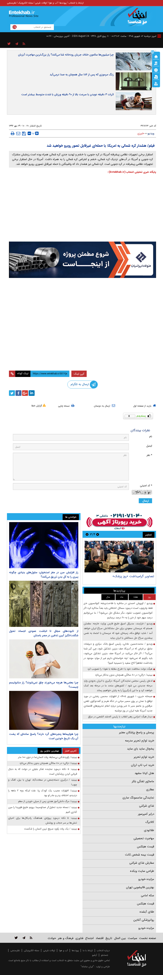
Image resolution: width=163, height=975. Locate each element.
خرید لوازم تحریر (144, 757)
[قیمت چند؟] (156, 63)
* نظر (149, 455)
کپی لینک (79, 374)
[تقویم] (156, 77)
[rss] (24, 44)
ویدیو (150, 133)
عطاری (150, 789)
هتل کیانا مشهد (144, 773)
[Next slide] (87, 534)
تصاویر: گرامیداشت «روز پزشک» (133, 576)
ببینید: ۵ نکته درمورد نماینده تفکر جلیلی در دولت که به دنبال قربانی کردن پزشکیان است (42, 771)
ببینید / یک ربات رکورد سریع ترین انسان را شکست (50, 829)
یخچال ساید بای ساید (140, 748)
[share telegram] (16, 44)
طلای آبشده (147, 911)
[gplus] (25, 393)
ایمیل (149, 446)
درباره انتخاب (103, 950)
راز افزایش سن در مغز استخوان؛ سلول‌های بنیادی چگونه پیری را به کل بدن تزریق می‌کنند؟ (43, 574)
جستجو (104, 955)
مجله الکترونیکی (31, 950)
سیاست (132, 938)
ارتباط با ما (88, 950)
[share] (9, 44)
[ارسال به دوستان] (18, 133)
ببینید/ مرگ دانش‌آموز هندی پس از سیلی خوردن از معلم (47, 801)
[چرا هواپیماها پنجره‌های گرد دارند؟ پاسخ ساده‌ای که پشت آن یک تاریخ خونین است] (43, 710)
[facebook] (18, 393)
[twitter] (12, 393)
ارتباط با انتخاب (76, 3)
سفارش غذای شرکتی (141, 862)
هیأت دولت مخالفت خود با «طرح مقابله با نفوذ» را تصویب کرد (119, 669)
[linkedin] (32, 393)
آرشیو (94, 955)
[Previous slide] (97, 534)
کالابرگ (149, 822)
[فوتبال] (156, 70)
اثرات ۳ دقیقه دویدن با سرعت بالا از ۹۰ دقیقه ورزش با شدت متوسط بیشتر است (67, 94)
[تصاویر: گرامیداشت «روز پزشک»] (119, 556)
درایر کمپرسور (146, 814)
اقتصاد (100, 938)
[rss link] (31, 938)
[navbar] (159, 36)
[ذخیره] (24, 133)
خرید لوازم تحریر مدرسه (139, 740)
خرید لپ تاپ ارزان (142, 765)
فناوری (79, 938)
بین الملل (120, 938)
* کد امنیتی (146, 486)
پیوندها (63, 3)
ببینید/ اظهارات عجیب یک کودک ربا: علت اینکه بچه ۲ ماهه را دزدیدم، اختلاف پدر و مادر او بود (42, 793)
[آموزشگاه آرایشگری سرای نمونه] (82, 348)
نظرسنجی (11, 3)
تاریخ (109, 938)
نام (150, 436)
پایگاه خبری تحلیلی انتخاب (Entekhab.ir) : (131, 172)
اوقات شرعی (41, 3)
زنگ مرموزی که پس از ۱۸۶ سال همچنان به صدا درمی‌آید (82, 74)
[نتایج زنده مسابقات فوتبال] (156, 83)
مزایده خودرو (146, 879)
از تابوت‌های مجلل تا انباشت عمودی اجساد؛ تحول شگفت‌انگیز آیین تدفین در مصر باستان (43, 633)
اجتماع (89, 938)
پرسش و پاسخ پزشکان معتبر (136, 732)
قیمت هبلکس (145, 846)
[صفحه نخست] (156, 56)
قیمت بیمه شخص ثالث (139, 854)
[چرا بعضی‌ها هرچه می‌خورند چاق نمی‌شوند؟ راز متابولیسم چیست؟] (43, 658)
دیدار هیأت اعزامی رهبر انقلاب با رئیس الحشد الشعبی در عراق (120, 717)
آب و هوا (53, 3)
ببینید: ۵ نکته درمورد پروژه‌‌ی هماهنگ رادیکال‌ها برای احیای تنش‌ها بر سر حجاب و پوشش (42, 820)
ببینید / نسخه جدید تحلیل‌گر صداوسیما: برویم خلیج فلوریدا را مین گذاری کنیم (42, 809)
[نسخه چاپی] (13, 133)
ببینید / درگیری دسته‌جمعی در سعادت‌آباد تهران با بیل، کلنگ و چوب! (42, 782)
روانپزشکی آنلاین (143, 920)
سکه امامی (147, 895)
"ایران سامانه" (87, 966)
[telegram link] (24, 938)
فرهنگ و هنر (65, 938)
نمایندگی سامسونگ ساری (138, 797)
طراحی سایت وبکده (142, 871)
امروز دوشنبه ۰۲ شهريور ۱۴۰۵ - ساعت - (133, 36)
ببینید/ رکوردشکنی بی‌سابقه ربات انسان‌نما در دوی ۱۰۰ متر (47, 757)
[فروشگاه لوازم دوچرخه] (82, 304)
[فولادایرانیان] (82, 260)
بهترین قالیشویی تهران (140, 887)
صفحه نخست (147, 938)
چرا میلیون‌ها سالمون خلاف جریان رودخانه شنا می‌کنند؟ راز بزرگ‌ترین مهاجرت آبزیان (66, 54)
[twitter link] (16, 938)
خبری (140, 133)
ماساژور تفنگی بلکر (143, 781)
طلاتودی (149, 830)
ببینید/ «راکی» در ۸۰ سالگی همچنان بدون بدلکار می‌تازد (123, 675)
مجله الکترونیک (25, 3)
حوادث (52, 938)
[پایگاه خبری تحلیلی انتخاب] (138, 18)
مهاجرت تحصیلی (144, 838)
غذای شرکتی (146, 805)
